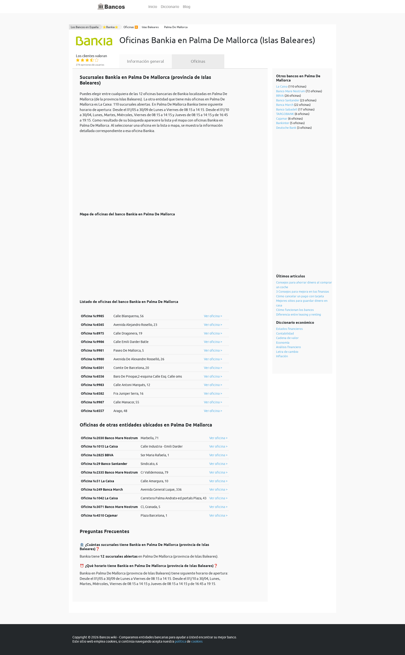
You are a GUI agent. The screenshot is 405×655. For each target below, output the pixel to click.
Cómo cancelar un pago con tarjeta (300, 296)
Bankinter (282, 123)
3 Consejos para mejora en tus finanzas (302, 291)
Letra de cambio (287, 351)
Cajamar (281, 118)
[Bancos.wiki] (111, 6)
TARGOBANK (285, 114)
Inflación (282, 356)
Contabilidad (285, 333)
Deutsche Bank (286, 127)
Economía (282, 342)
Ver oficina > (213, 316)
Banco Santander (287, 100)
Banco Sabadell (286, 109)
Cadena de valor (287, 338)
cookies (196, 641)
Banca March (284, 105)
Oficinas (198, 61)
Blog (186, 6)
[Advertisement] (154, 170)
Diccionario (170, 6)
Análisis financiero (288, 347)
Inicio (152, 6)
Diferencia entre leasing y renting (298, 314)
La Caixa (282, 86)
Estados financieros (289, 329)
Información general (145, 61)
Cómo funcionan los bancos (295, 310)
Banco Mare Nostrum (290, 91)
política (180, 641)
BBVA (280, 95)
